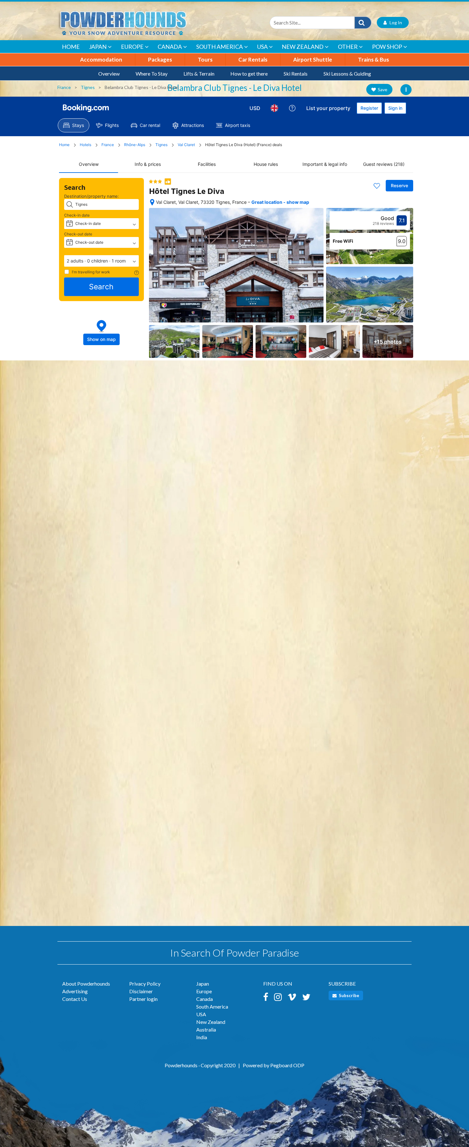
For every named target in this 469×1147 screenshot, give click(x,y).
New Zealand (303, 46)
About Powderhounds (86, 984)
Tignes (88, 87)
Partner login (143, 999)
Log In (394, 22)
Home (71, 46)
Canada (170, 46)
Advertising (75, 991)
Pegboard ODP (287, 1065)
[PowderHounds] (143, 22)
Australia (206, 1029)
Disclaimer (141, 991)
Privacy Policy (144, 984)
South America (219, 46)
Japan (98, 46)
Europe (132, 46)
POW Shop (387, 46)
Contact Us (74, 999)
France (64, 87)
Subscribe (348, 995)
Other (348, 46)
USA (262, 46)
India (201, 1037)
